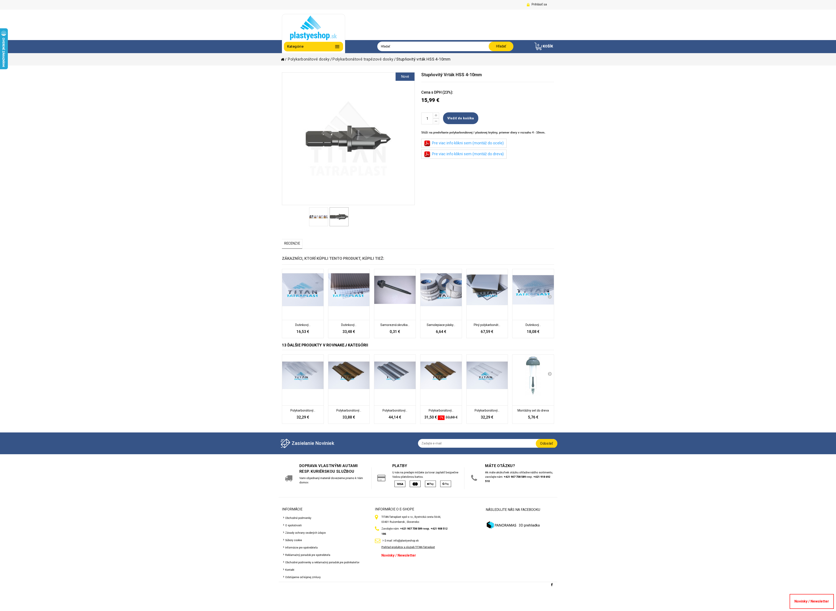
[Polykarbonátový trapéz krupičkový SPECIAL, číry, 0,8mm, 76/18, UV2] (303, 380)
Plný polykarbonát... (487, 325)
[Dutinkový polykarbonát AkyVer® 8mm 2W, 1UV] (349, 294)
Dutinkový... (302, 325)
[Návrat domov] (284, 59)
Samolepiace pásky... (441, 325)
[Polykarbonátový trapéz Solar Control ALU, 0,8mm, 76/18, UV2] (395, 380)
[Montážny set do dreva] (533, 380)
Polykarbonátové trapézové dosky (362, 59)
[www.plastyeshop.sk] (313, 27)
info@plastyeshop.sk (406, 540)
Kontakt (289, 569)
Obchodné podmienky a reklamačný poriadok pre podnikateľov (322, 562)
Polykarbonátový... (302, 410)
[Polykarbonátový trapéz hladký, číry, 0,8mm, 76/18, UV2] (487, 380)
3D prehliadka (529, 525)
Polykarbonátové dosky (309, 59)
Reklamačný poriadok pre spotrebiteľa (307, 555)
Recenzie (292, 243)
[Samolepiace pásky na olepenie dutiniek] (441, 294)
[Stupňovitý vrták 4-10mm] (318, 216)
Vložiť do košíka (460, 118)
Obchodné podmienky (298, 518)
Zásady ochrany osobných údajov (305, 532)
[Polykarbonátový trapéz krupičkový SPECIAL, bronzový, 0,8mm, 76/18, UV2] (349, 380)
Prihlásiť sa (539, 4)
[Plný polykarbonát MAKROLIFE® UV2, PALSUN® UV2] (487, 294)
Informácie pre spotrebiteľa (301, 547)
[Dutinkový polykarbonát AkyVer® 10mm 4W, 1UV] (533, 294)
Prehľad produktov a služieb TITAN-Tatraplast (408, 547)
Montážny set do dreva (533, 410)
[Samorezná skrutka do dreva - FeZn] (395, 294)
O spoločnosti (293, 525)
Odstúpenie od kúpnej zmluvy (303, 577)
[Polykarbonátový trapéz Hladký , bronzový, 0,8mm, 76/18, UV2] (441, 380)
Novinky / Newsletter (398, 555)
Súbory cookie (293, 540)
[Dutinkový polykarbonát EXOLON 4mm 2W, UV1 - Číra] (303, 294)
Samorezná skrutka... (395, 325)
